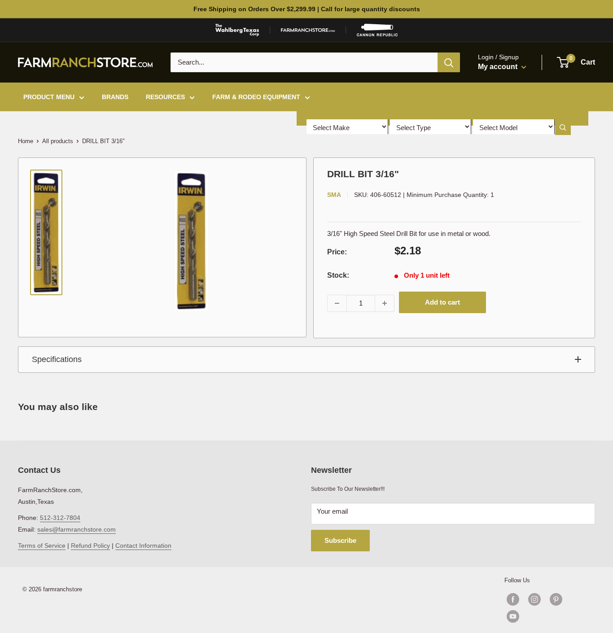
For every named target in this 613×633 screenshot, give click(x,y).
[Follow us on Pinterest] (556, 599)
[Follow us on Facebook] (513, 599)
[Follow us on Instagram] (534, 599)
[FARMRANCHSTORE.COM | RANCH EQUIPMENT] (308, 30)
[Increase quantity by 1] (384, 303)
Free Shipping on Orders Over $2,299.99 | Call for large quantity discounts (306, 9)
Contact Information (143, 545)
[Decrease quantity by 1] (337, 303)
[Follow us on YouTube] (545, 616)
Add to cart (442, 302)
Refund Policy (90, 545)
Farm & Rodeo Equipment (256, 96)
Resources (165, 96)
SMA (334, 194)
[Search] (449, 62)
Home (25, 141)
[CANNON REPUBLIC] (377, 30)
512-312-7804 (60, 517)
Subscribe (340, 540)
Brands (115, 96)
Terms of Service (42, 545)
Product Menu (48, 96)
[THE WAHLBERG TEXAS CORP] (237, 30)
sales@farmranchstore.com (76, 529)
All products (57, 141)
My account (498, 66)
